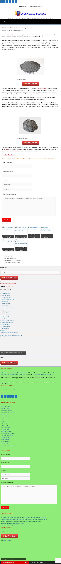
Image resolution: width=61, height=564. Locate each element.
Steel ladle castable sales (10, 258)
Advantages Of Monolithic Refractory (9, 332)
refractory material (42, 88)
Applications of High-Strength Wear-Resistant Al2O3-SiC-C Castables (16, 525)
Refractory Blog (8, 256)
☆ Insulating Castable (5, 295)
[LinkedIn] (13, 1)
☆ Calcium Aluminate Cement (7, 307)
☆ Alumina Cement (4, 305)
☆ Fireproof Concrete (5, 311)
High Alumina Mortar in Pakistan (12, 260)
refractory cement (9, 374)
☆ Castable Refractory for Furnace (7, 299)
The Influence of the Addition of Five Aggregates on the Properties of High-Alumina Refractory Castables (23, 517)
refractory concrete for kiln (18, 374)
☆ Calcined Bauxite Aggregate (7, 320)
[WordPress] (10, 1)
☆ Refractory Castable (5, 293)
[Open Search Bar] (59, 21)
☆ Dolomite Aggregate (5, 324)
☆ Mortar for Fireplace (5, 316)
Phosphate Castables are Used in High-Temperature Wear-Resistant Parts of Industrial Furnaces (21, 521)
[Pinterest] (4, 1)
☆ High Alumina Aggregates (6, 322)
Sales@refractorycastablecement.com (9, 389)
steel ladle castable (9, 35)
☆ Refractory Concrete (5, 309)
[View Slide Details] (13, 345)
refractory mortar (38, 374)
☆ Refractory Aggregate (5, 318)
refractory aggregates (46, 374)
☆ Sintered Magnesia (5, 326)
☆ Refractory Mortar (4, 313)
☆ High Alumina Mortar (5, 315)
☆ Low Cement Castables (5, 297)
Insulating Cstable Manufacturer (12, 262)
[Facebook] (1, 1)
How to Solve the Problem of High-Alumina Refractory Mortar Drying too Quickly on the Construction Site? (24, 519)
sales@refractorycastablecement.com (9, 531)
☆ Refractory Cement (5, 303)
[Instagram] (16, 1)
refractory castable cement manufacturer (19, 372)
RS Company (4, 372)
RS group (6, 149)
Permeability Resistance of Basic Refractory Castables (12, 523)
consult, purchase (15, 151)
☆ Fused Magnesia (4, 328)
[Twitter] (7, 1)
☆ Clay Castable (4, 301)
